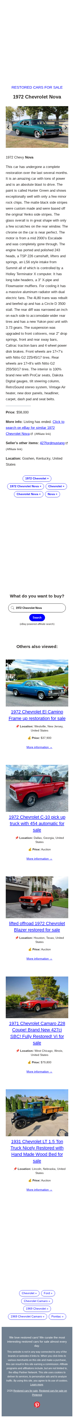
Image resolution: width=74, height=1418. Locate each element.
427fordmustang (52, 443)
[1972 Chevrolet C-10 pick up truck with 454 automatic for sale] (37, 810)
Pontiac (56, 1316)
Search (37, 617)
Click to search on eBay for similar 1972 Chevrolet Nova (35, 428)
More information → (39, 747)
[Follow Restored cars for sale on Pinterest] (37, 1406)
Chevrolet (55, 486)
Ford (47, 1293)
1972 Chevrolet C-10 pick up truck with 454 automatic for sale (37, 823)
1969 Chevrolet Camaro (26, 1316)
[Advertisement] (37, 39)
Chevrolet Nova (27, 494)
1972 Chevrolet (35, 478)
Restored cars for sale (37, 87)
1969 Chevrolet (36, 1308)
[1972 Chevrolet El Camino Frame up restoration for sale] (37, 705)
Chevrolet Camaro (36, 1301)
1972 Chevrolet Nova (24, 486)
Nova (51, 494)
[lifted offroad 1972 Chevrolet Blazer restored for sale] (37, 917)
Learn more (36, 1384)
